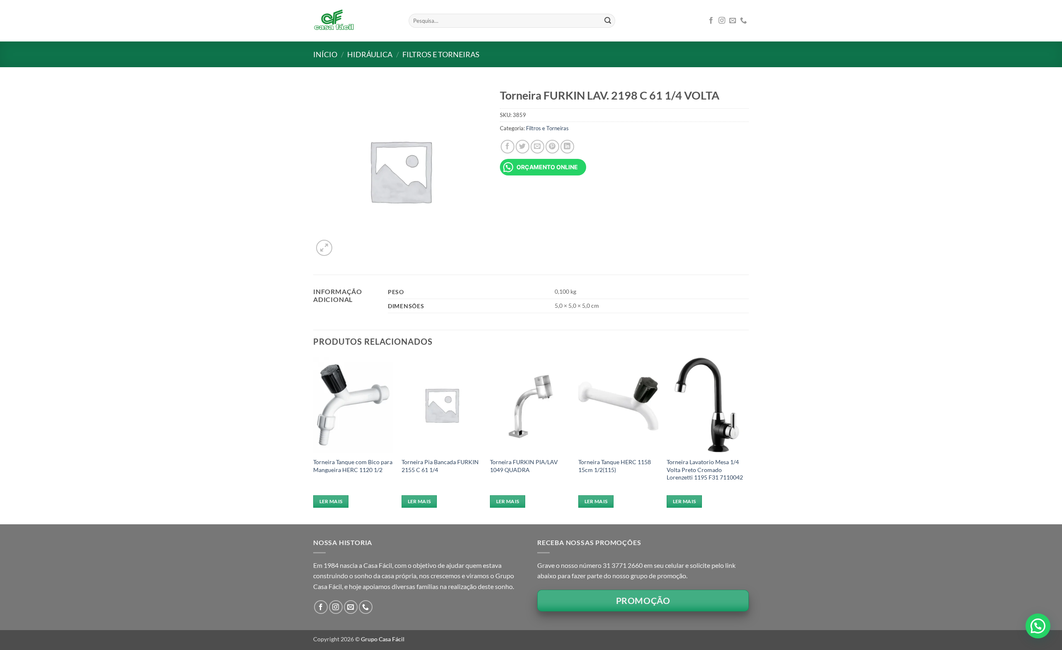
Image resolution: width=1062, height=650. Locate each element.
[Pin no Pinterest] (552, 146)
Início (325, 54)
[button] (324, 248)
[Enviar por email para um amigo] (537, 146)
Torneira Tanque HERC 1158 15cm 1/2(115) (614, 465)
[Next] (746, 439)
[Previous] (313, 439)
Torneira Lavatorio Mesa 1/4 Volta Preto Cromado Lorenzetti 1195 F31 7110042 (705, 469)
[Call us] (743, 20)
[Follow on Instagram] (722, 20)
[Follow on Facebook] (711, 20)
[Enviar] (608, 21)
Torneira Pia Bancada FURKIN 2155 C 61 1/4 (440, 465)
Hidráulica (369, 54)
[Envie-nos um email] (732, 20)
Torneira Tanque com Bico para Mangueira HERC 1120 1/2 (352, 465)
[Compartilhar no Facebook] (507, 146)
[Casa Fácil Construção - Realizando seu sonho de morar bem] (354, 20)
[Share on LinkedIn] (567, 146)
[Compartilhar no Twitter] (522, 146)
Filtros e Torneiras (441, 54)
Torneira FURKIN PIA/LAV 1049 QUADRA (524, 465)
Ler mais (331, 501)
